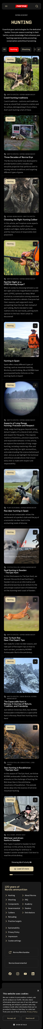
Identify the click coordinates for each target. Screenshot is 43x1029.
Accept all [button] (11, 1018)
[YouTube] (25, 974)
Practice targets (15, 921)
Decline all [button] (30, 1018)
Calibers (11, 912)
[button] (21, 1024)
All (4, 49)
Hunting (13, 49)
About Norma (30, 895)
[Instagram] (17, 973)
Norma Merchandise (21, 952)
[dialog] (21, 1008)
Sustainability (13, 928)
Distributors (30, 912)
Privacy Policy (13, 932)
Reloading (12, 917)
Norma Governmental (18, 963)
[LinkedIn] (33, 973)
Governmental (14, 908)
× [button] (38, 991)
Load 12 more (23, 869)
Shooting (26, 49)
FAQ (26, 899)
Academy (28, 904)
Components (13, 904)
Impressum (12, 936)
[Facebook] (10, 973)
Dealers (28, 908)
